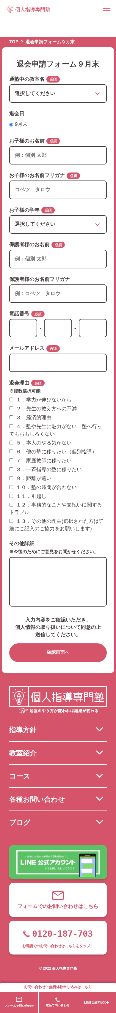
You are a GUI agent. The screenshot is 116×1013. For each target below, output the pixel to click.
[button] (107, 9)
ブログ (20, 822)
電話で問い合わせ (58, 1005)
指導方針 (23, 730)
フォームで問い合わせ (19, 1005)
